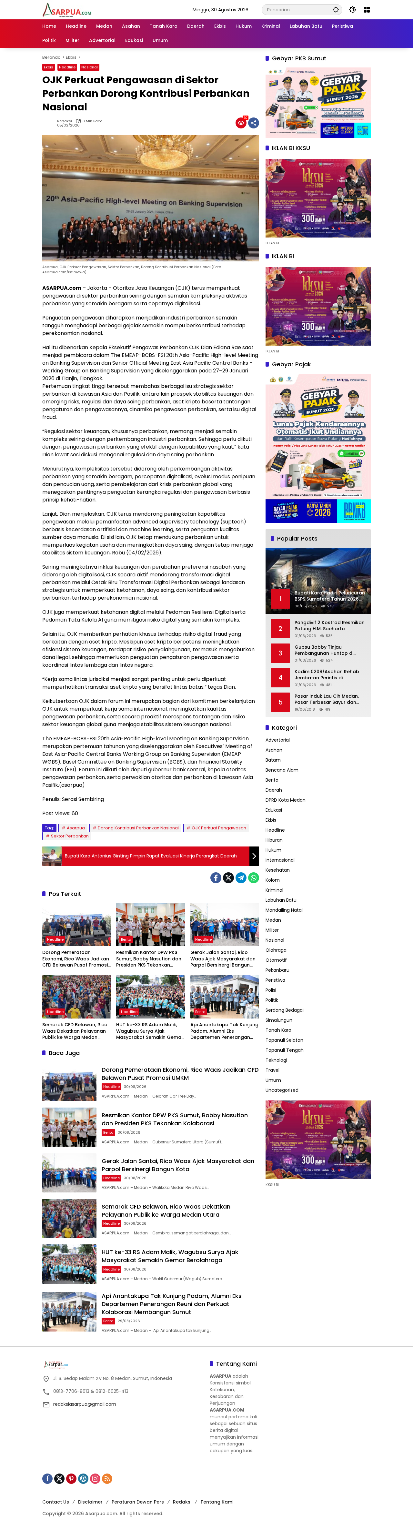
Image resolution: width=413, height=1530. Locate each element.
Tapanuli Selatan (284, 1040)
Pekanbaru (277, 970)
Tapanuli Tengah (285, 1050)
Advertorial (278, 740)
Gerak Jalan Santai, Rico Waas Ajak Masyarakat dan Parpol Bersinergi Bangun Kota (223, 958)
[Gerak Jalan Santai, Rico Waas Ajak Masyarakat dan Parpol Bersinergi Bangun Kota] (224, 924)
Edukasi (274, 810)
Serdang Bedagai (285, 1010)
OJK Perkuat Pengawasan (219, 828)
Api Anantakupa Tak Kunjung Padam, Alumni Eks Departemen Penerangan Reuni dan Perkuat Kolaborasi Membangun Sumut (224, 1031)
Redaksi (64, 121)
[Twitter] (228, 877)
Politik (272, 1000)
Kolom (273, 880)
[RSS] (107, 1479)
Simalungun (279, 1020)
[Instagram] (95, 1479)
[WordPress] (83, 1479)
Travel (272, 1070)
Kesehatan (278, 870)
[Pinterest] (71, 1479)
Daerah (274, 790)
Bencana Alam (282, 770)
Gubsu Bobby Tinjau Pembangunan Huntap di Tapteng (324, 650)
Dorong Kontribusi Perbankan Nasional (138, 828)
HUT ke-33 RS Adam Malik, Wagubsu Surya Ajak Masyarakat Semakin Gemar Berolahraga (149, 1031)
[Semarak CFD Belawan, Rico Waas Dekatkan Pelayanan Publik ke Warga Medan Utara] (76, 996)
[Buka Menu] (367, 10)
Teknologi (276, 1060)
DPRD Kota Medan (286, 800)
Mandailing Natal (284, 910)
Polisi (271, 990)
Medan (273, 920)
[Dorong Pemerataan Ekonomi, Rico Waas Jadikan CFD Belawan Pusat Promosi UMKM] (76, 924)
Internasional (280, 860)
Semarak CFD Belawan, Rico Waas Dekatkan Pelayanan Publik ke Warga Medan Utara (74, 1031)
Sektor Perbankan (70, 836)
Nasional (89, 67)
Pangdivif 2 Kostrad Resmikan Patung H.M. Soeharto (330, 626)
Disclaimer (90, 1502)
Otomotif (276, 960)
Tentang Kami (216, 1502)
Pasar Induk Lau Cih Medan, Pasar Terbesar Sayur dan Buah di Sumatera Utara (327, 699)
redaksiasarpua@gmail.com (84, 1404)
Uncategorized (282, 1090)
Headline (67, 67)
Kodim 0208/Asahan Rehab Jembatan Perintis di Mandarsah (327, 675)
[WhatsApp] (253, 877)
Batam (273, 760)
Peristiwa (275, 980)
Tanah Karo (278, 1030)
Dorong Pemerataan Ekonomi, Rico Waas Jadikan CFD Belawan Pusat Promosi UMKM (75, 958)
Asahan (274, 750)
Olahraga (276, 950)
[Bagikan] (253, 122)
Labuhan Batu (281, 900)
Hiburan (274, 840)
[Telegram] (241, 877)
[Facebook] (215, 877)
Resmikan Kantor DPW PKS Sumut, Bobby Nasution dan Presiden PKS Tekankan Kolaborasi (148, 958)
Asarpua (76, 828)
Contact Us (55, 1502)
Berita (126, 939)
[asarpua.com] (67, 9)
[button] (335, 9)
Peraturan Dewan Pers (138, 1502)
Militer (272, 930)
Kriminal (274, 890)
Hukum (273, 850)
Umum (273, 1080)
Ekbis (48, 67)
